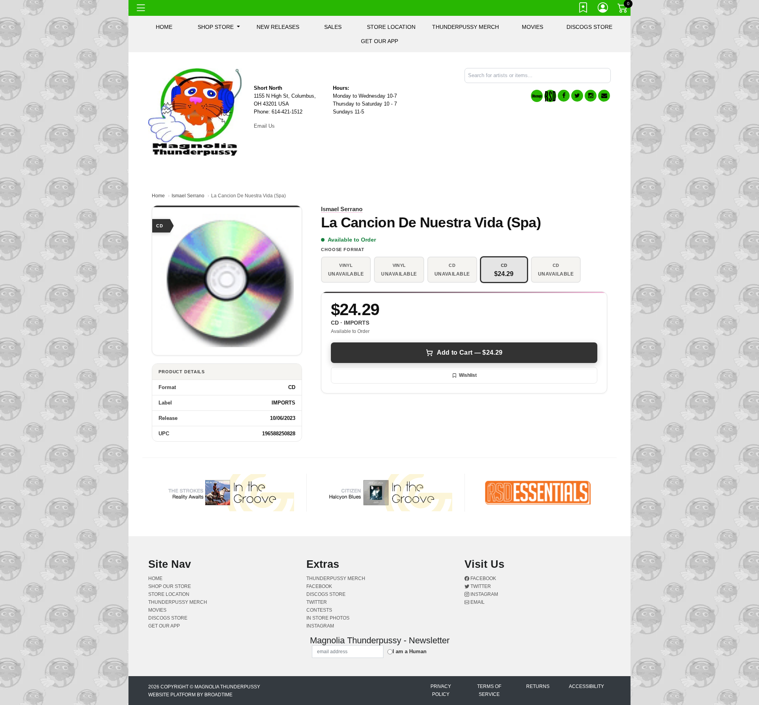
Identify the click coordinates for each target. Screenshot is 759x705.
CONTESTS (319, 610)
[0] (623, 9)
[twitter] (577, 95)
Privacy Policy (440, 690)
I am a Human (410, 651)
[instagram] (590, 95)
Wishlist (468, 375)
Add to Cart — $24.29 (469, 352)
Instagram (483, 594)
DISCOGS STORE (589, 27)
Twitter (480, 586)
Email (477, 602)
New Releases (278, 27)
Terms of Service (489, 690)
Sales (333, 27)
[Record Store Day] (550, 96)
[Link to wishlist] (583, 9)
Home (158, 195)
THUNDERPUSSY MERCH (465, 27)
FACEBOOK (319, 586)
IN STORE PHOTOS (327, 618)
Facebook (482, 578)
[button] (218, 27)
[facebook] (563, 95)
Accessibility (586, 686)
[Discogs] (537, 96)
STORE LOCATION (391, 27)
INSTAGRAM (320, 626)
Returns (537, 686)
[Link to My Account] (603, 9)
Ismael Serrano (188, 195)
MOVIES (532, 27)
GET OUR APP (379, 41)
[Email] (604, 95)
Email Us (264, 126)
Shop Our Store (169, 586)
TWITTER (316, 602)
